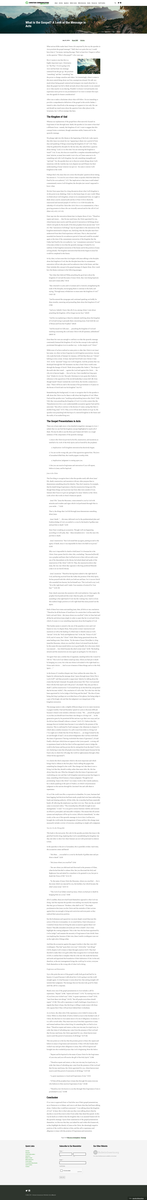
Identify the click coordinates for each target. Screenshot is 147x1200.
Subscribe (62, 1177)
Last (74, 1156)
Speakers (66, 3)
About (56, 3)
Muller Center (73, 3)
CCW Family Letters (30, 1154)
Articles (61, 3)
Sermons (27, 1152)
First (60, 1156)
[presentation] (71, 1171)
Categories (107, 31)
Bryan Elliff (75, 40)
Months (118, 31)
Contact (27, 1166)
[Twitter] (118, 3)
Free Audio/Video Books (31, 1163)
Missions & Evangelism (73, 1137)
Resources (94, 3)
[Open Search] (115, 3)
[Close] (145, 1198)
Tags (113, 31)
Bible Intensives (82, 3)
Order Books (28, 1161)
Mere (53, 1195)
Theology (83, 1137)
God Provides (101, 3)
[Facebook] (121, 3)
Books (88, 3)
